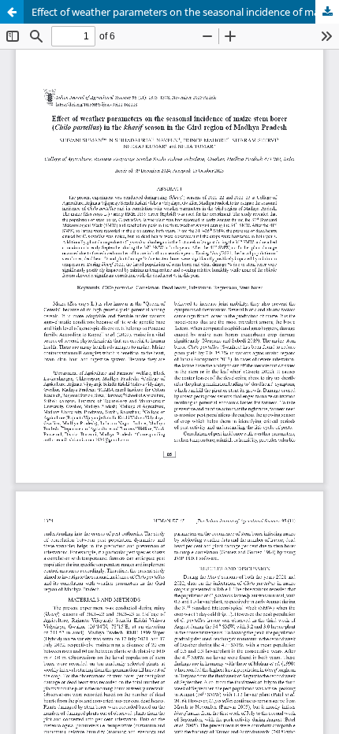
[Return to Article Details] (12, 12)
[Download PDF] (327, 12)
